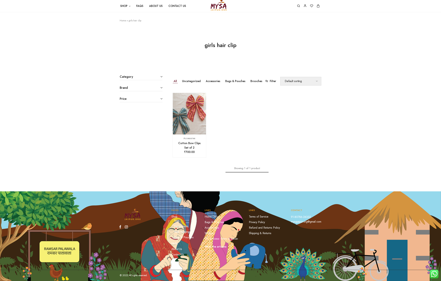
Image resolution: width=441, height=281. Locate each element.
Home (123, 20)
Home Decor (212, 217)
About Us (156, 6)
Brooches (256, 81)
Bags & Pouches (235, 81)
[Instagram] (125, 227)
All (175, 81)
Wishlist (209, 233)
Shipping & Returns (260, 233)
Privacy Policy (257, 222)
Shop (174, 217)
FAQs (139, 6)
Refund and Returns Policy (264, 228)
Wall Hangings (182, 232)
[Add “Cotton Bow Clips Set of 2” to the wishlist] (193, 129)
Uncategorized (191, 81)
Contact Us (177, 6)
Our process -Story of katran (221, 239)
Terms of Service (258, 217)
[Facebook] (121, 227)
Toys (176, 221)
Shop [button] (123, 6)
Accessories (213, 81)
